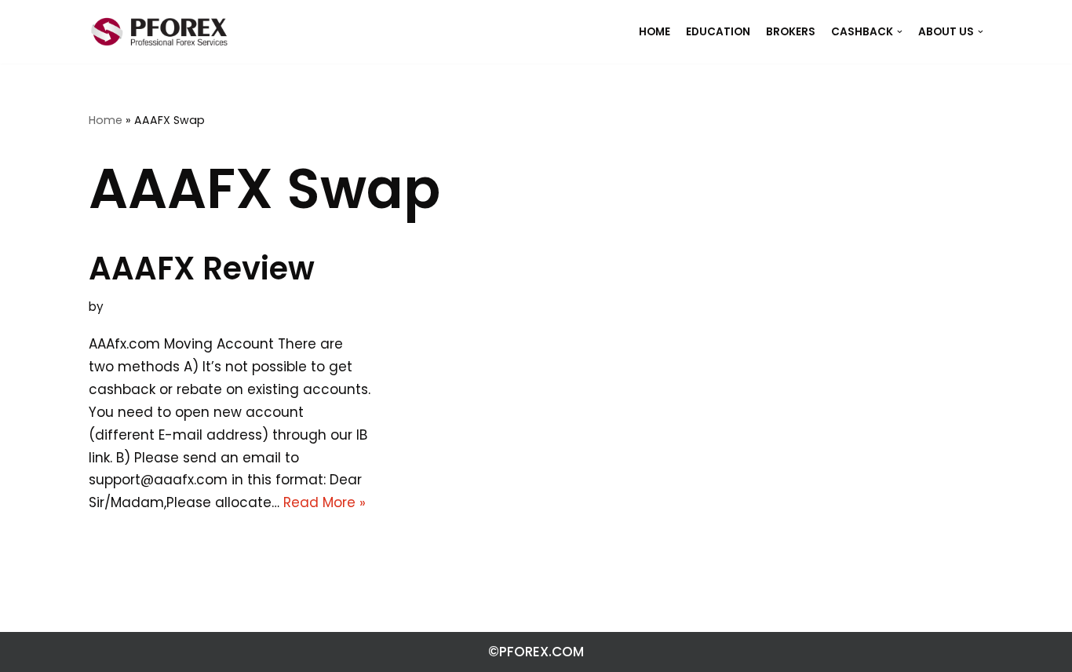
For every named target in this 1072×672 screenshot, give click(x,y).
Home (105, 120)
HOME (654, 31)
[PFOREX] (159, 31)
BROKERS (790, 31)
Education (718, 31)
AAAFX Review (202, 268)
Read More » (324, 502)
